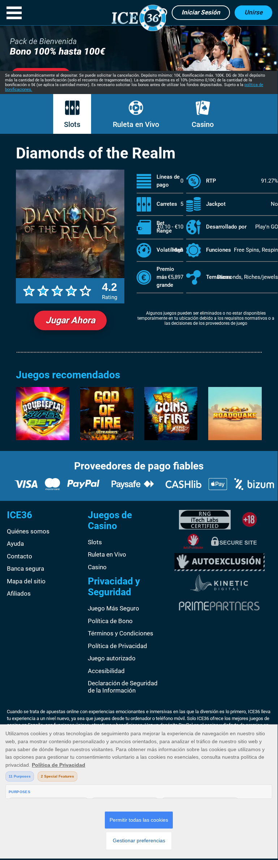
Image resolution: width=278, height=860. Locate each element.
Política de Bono (110, 621)
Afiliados (19, 593)
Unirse (253, 12)
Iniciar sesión (200, 12)
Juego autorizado (112, 658)
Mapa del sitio (26, 581)
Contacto (19, 556)
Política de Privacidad (117, 646)
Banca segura (25, 568)
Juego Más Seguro (113, 608)
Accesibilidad (106, 670)
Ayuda (15, 543)
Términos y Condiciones (120, 633)
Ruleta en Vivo (136, 124)
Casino (203, 124)
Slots (72, 124)
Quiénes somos (28, 531)
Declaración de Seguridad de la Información (123, 687)
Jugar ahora (70, 320)
